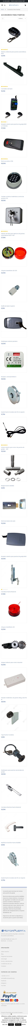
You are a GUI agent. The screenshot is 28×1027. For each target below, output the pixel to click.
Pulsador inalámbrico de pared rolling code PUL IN (14, 698)
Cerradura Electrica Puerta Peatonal (11, 807)
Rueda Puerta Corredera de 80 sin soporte (12, 412)
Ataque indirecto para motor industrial (11, 662)
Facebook (3, 981)
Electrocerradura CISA (7, 161)
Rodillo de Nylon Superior (8, 306)
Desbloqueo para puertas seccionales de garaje (12, 771)
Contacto (3, 966)
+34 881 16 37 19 (5, 976)
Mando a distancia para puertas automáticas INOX (13, 52)
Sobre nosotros (5, 952)
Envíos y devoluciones (6, 961)
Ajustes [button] (24, 1024)
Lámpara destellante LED (8, 627)
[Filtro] (2, 18)
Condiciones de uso (6, 964)
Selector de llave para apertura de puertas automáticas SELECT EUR (13, 234)
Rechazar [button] (18, 1024)
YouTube (3, 985)
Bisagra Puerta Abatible (7, 486)
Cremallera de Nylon (6, 89)
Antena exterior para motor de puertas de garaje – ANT (12, 448)
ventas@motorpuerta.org (7, 978)
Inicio (2, 9)
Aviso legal (4, 959)
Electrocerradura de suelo (8, 521)
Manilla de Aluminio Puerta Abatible (11, 843)
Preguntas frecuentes (6, 956)
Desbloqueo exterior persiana (9, 341)
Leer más (4, 1024)
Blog (2, 954)
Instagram (3, 983)
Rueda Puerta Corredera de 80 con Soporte (13, 878)
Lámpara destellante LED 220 (9, 271)
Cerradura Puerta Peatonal (8, 592)
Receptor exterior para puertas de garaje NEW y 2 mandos (13, 125)
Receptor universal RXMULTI (8, 377)
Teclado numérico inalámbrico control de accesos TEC (12, 197)
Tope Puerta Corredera (7, 735)
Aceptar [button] (11, 1024)
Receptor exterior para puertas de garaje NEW (13, 556)
